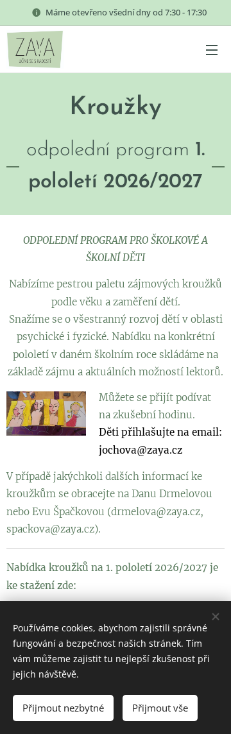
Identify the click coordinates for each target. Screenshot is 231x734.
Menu (212, 49)
